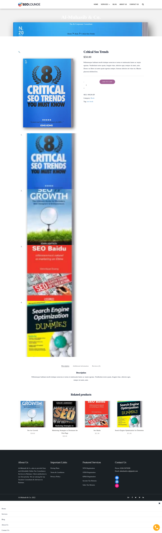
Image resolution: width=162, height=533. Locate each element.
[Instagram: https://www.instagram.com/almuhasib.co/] (117, 486)
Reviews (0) (96, 366)
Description (65, 366)
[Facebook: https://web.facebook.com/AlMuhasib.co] (117, 478)
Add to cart (107, 82)
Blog (115, 4)
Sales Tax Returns (89, 485)
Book (76, 34)
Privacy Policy (55, 476)
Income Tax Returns (90, 481)
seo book (90, 101)
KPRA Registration (89, 476)
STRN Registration (89, 472)
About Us (123, 4)
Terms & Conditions (57, 472)
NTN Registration (89, 468)
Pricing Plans (54, 468)
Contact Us (134, 4)
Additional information (81, 366)
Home (96, 4)
